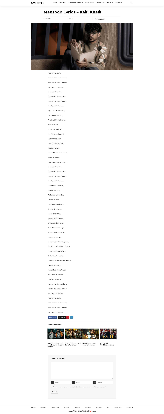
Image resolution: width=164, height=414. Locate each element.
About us (109, 3)
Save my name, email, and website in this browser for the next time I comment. (79, 387)
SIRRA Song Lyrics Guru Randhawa (89, 344)
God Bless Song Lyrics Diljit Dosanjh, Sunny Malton (55, 345)
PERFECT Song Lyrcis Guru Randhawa (73, 344)
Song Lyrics (100, 19)
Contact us (118, 3)
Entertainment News (76, 3)
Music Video (100, 3)
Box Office (62, 3)
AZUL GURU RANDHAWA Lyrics (107, 344)
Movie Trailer (89, 3)
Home (55, 3)
